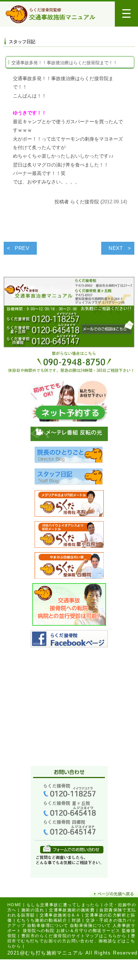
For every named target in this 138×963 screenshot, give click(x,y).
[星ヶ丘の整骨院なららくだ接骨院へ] (69, 536)
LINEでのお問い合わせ (71, 848)
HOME (14, 904)
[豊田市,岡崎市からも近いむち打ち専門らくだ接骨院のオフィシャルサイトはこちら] (69, 505)
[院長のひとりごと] (69, 457)
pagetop (114, 893)
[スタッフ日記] (69, 479)
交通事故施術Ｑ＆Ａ (60, 915)
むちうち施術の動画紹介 (42, 920)
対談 (76, 920)
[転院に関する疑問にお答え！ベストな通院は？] (69, 606)
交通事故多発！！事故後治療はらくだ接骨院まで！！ (64, 62)
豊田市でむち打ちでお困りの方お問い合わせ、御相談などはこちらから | (71, 940)
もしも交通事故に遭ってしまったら (62, 904)
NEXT (116, 248)
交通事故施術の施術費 (72, 910)
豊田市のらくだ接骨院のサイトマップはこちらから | (75, 935)
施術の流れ (32, 910)
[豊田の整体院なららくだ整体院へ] (69, 567)
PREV (22, 248)
